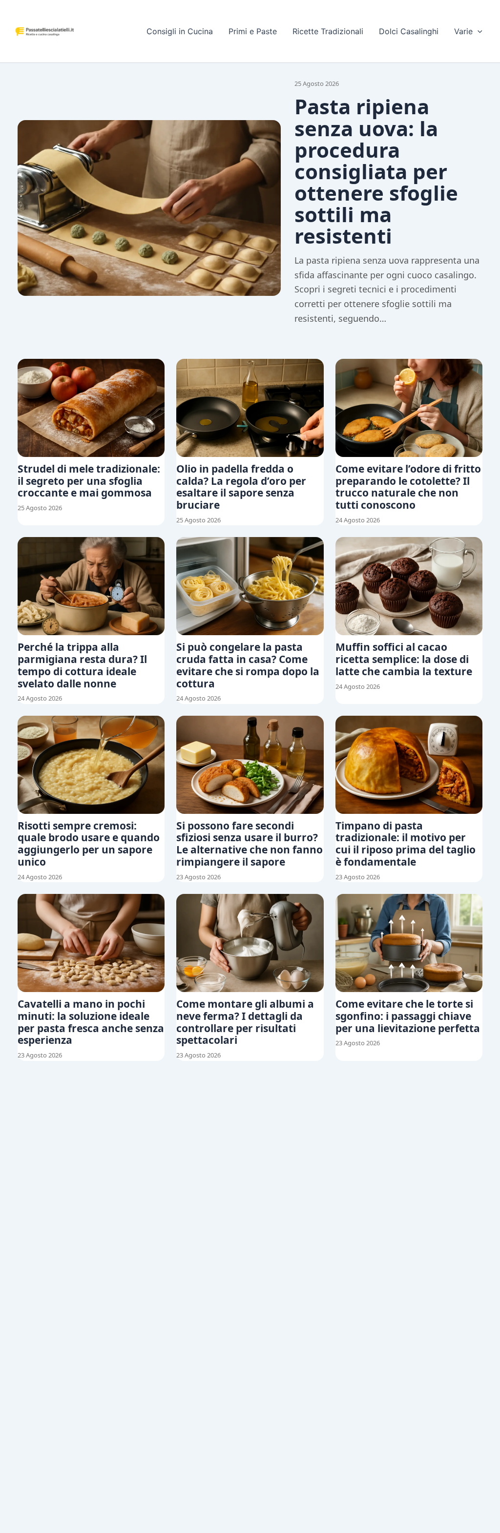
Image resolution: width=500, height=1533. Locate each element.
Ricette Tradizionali (327, 31)
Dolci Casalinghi (408, 31)
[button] (477, 31)
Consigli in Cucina (179, 31)
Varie (463, 31)
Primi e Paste (253, 31)
